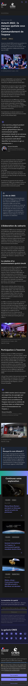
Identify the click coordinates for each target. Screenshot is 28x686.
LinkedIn (11, 633)
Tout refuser (14, 679)
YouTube (20, 633)
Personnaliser (14, 683)
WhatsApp (20, 638)
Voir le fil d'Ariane (4, 13)
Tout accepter (14, 675)
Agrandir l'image (5, 343)
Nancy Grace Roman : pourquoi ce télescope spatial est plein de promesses (12, 509)
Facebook (7, 633)
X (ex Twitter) (16, 638)
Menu (26, 2)
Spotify (25, 638)
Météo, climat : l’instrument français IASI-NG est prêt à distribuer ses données (12, 583)
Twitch (25, 633)
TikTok (16, 633)
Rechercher (22, 2)
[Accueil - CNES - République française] (15, 651)
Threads (2, 638)
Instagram (2, 633)
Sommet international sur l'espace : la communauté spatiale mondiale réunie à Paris (13, 546)
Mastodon (11, 638)
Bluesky (7, 638)
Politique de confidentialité (11, 670)
